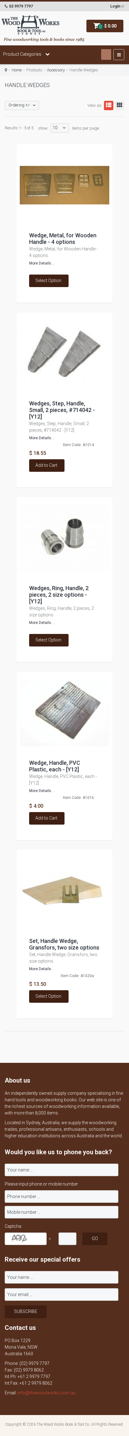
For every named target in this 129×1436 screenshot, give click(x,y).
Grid (119, 105)
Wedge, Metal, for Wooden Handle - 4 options (62, 238)
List (108, 105)
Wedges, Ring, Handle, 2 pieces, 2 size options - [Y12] (59, 595)
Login (115, 6)
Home (17, 70)
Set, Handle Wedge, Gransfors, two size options (64, 944)
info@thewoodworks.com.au (47, 1392)
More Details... (41, 263)
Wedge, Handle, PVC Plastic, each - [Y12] (54, 766)
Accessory (56, 70)
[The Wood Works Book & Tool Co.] (30, 25)
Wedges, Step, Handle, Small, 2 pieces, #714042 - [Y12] (62, 410)
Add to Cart (46, 465)
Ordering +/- (19, 105)
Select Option (48, 280)
